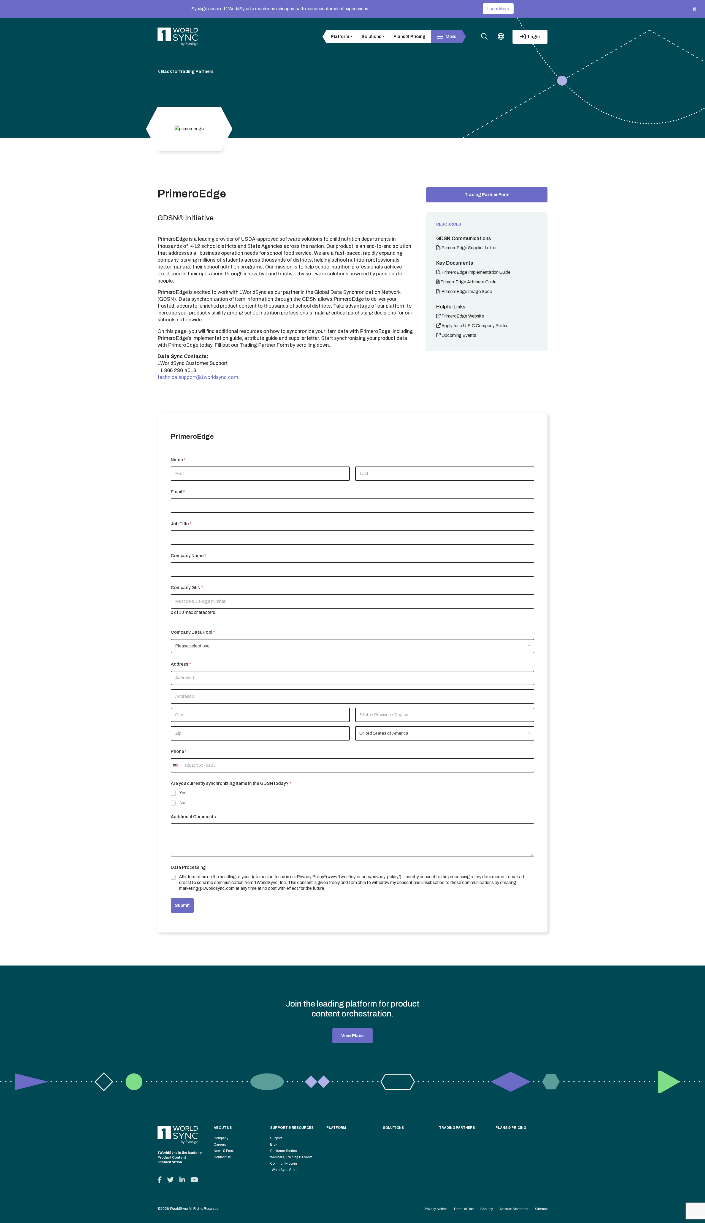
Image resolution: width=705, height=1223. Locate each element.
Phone (179, 751)
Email (178, 491)
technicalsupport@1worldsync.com (198, 377)
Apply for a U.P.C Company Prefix (474, 325)
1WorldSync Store (283, 1170)
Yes (182, 792)
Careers (220, 1144)
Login (533, 36)
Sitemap (541, 1209)
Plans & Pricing (409, 36)
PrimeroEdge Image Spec (466, 291)
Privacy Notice (436, 1209)
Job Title (181, 523)
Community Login (283, 1163)
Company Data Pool (193, 632)
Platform (336, 1128)
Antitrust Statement (514, 1209)
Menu (451, 36)
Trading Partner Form (487, 194)
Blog (273, 1144)
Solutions (393, 1128)
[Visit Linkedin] (182, 1179)
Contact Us (222, 1157)
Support (276, 1138)
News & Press (224, 1151)
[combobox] (177, 765)
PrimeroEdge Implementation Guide (476, 272)
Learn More (498, 8)
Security (486, 1209)
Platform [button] (340, 36)
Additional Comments (193, 816)
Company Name (188, 555)
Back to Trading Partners (187, 71)
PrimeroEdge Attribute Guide (468, 282)
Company (221, 1138)
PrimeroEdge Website (462, 316)
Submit (182, 905)
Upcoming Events (458, 335)
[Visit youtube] (194, 1179)
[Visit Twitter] (170, 1179)
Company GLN (187, 587)
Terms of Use (463, 1209)
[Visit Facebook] (160, 1179)
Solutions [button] (371, 36)
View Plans (352, 1035)
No (182, 802)
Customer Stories (283, 1151)
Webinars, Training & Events (291, 1157)
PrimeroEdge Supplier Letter (469, 247)
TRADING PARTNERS (457, 1128)
